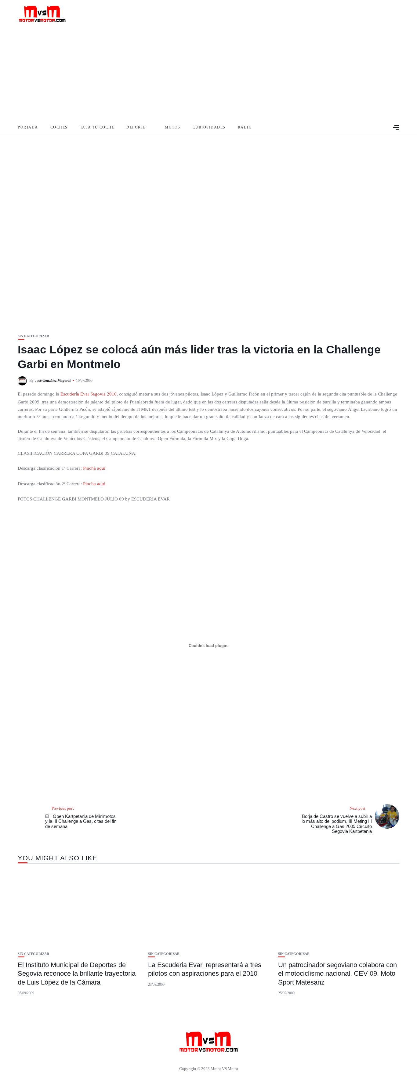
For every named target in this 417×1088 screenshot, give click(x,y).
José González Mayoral (53, 380)
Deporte (136, 127)
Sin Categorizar (33, 336)
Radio (245, 127)
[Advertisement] (208, 73)
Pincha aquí (94, 468)
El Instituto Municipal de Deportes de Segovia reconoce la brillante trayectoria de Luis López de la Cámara (77, 973)
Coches (59, 127)
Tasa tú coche (97, 127)
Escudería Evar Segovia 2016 (88, 394)
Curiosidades (209, 127)
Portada (28, 127)
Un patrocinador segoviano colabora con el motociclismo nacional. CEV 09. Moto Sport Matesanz (337, 973)
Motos (172, 127)
